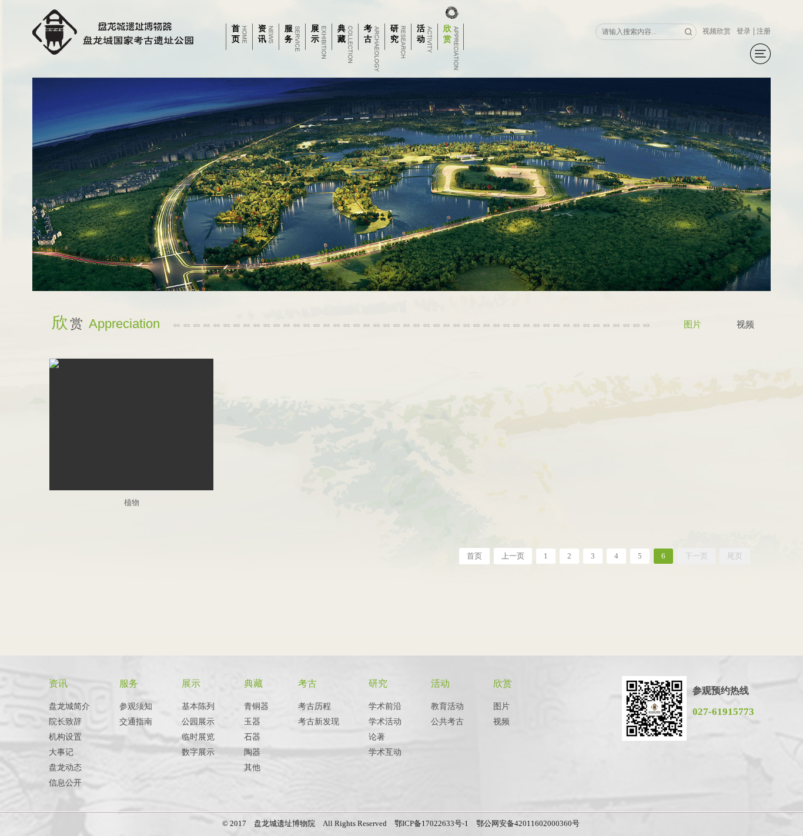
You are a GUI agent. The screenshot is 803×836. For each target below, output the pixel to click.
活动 (440, 683)
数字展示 (198, 752)
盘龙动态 (65, 767)
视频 (745, 324)
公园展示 (198, 721)
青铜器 (256, 706)
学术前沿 (385, 706)
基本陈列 (198, 706)
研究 (378, 683)
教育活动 (447, 706)
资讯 (58, 683)
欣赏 (502, 683)
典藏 (253, 683)
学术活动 (385, 721)
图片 (692, 324)
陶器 (252, 752)
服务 (128, 683)
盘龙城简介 (69, 706)
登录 (744, 31)
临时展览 (198, 737)
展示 (191, 683)
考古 (307, 683)
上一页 (512, 555)
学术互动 (385, 752)
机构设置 (65, 737)
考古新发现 (318, 721)
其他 (252, 767)
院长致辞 (65, 721)
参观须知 (135, 706)
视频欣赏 (716, 31)
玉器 (252, 721)
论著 (377, 737)
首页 (474, 555)
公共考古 (447, 721)
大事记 (61, 752)
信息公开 (65, 782)
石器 (252, 737)
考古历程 (314, 706)
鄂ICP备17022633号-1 (431, 823)
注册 (764, 31)
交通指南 (135, 721)
